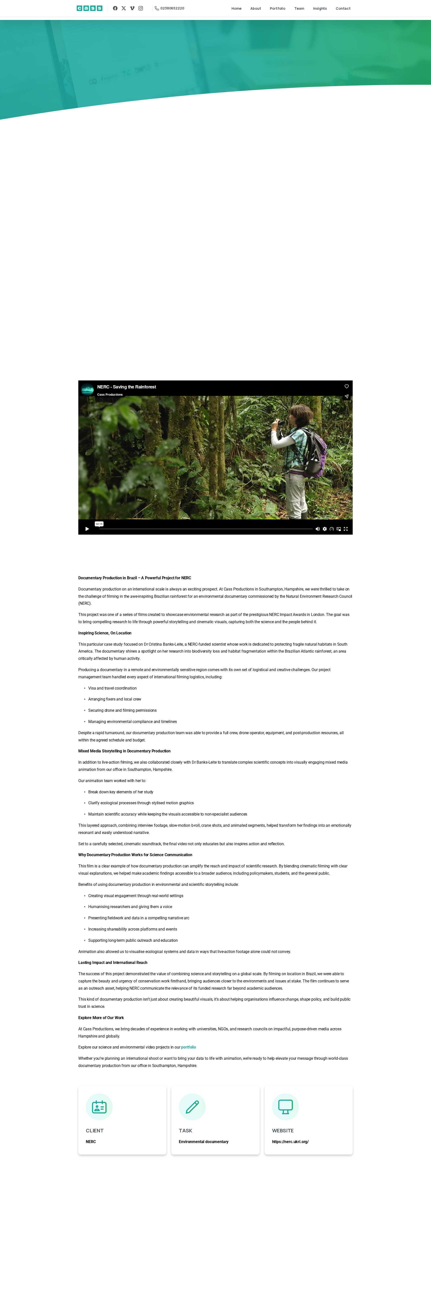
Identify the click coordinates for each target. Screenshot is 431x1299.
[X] (123, 8)
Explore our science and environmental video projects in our (137, 1047)
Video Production (188, 73)
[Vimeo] (132, 8)
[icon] (122, 1106)
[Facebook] (115, 8)
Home (159, 73)
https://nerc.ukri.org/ (290, 1141)
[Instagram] (140, 8)
